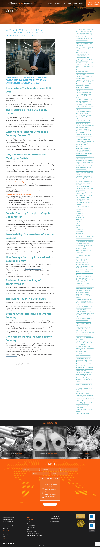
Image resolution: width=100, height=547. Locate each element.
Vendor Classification (50, 487)
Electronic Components (32, 523)
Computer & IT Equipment (33, 537)
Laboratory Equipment (32, 531)
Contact (70, 3)
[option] (50, 482)
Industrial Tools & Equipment (33, 533)
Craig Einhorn (22, 364)
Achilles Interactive (62, 545)
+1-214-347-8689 (53, 519)
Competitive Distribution (8, 533)
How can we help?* (50, 479)
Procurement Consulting (51, 482)
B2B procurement (31, 527)
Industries (81, 3)
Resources (57, 3)
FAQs (4, 536)
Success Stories (6, 534)
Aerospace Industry (31, 525)
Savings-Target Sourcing (51, 484)
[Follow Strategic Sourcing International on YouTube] (10, 543)
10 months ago (13, 364)
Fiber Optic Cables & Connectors (34, 535)
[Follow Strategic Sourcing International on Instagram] (6, 543)
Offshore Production (50, 496)
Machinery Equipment (32, 522)
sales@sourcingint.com (94, 4)
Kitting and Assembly (50, 492)
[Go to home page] (20, 5)
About (64, 3)
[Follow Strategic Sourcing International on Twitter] (8, 543)
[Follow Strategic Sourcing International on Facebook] (4, 543)
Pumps (28, 529)
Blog (75, 3)
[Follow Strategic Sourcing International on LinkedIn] (13, 543)
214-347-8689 (94, 2)
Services (50, 3)
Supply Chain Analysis (50, 494)
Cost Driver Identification (51, 489)
